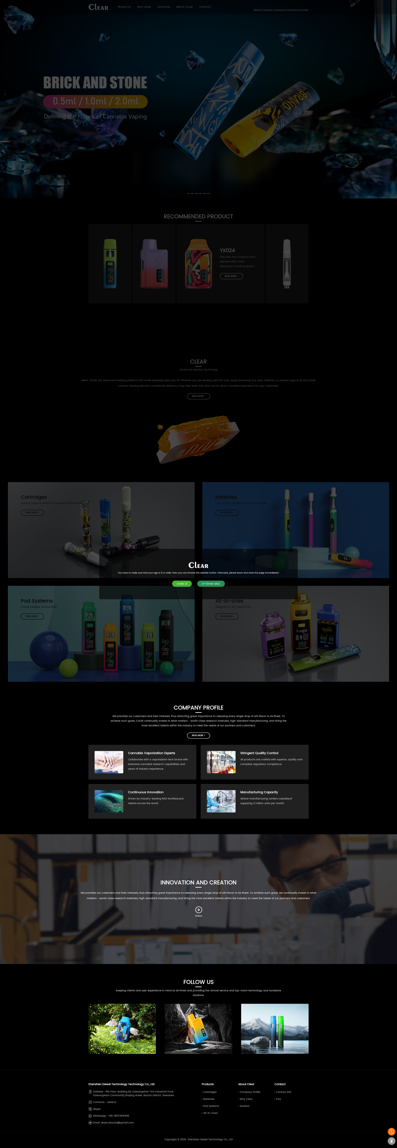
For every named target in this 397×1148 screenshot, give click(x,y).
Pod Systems (211, 1106)
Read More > (198, 735)
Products (208, 1084)
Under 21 (182, 584)
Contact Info (283, 1092)
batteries (208, 1099)
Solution (245, 1106)
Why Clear (246, 1099)
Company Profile (250, 1092)
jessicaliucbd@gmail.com (117, 1123)
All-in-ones (210, 1113)
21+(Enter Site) (211, 584)
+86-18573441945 (118, 1116)
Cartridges (209, 1092)
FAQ (278, 1099)
